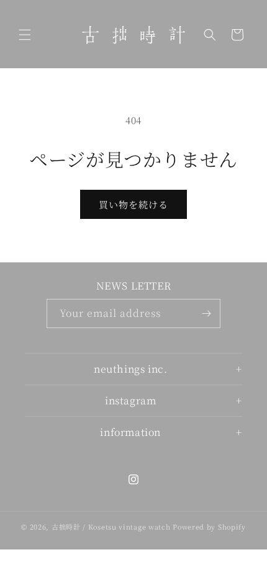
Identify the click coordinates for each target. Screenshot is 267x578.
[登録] (206, 313)
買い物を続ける (133, 204)
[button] (24, 34)
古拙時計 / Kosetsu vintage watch (111, 526)
